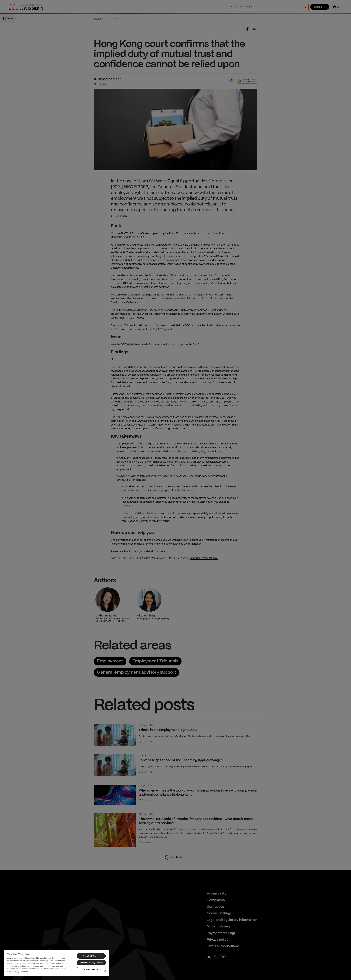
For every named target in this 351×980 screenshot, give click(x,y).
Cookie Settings (91, 969)
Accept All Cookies (91, 956)
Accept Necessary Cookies (91, 963)
